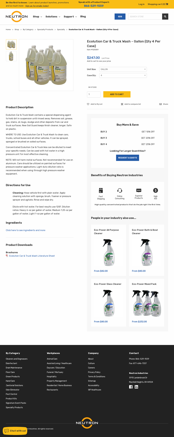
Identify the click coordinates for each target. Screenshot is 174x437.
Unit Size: (91, 69)
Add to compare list (132, 104)
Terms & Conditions (96, 376)
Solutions (51, 16)
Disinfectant (11, 363)
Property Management (57, 381)
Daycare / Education (56, 368)
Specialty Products (14, 407)
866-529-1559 (94, 5)
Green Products (13, 376)
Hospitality (52, 376)
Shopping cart (158, 4)
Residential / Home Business (59, 385)
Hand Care (10, 381)
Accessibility (93, 385)
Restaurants (52, 390)
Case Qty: (91, 75)
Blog (83, 16)
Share (165, 104)
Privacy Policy (94, 372)
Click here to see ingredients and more (25, 230)
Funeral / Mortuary (55, 372)
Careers (91, 368)
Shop (36, 16)
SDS (120, 16)
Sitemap (92, 381)
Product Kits (11, 399)
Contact (134, 353)
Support (69, 16)
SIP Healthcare (94, 390)
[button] (15, 431)
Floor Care (10, 372)
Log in (142, 4)
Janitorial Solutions (14, 385)
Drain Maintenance (14, 368)
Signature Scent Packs (16, 403)
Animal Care (52, 359)
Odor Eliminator (12, 390)
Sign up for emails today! (37, 6)
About (91, 359)
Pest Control (11, 394)
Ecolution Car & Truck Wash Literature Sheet (32, 256)
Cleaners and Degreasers (16, 359)
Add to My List (96, 104)
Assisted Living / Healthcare (59, 363)
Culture (91, 363)
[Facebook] (131, 387)
